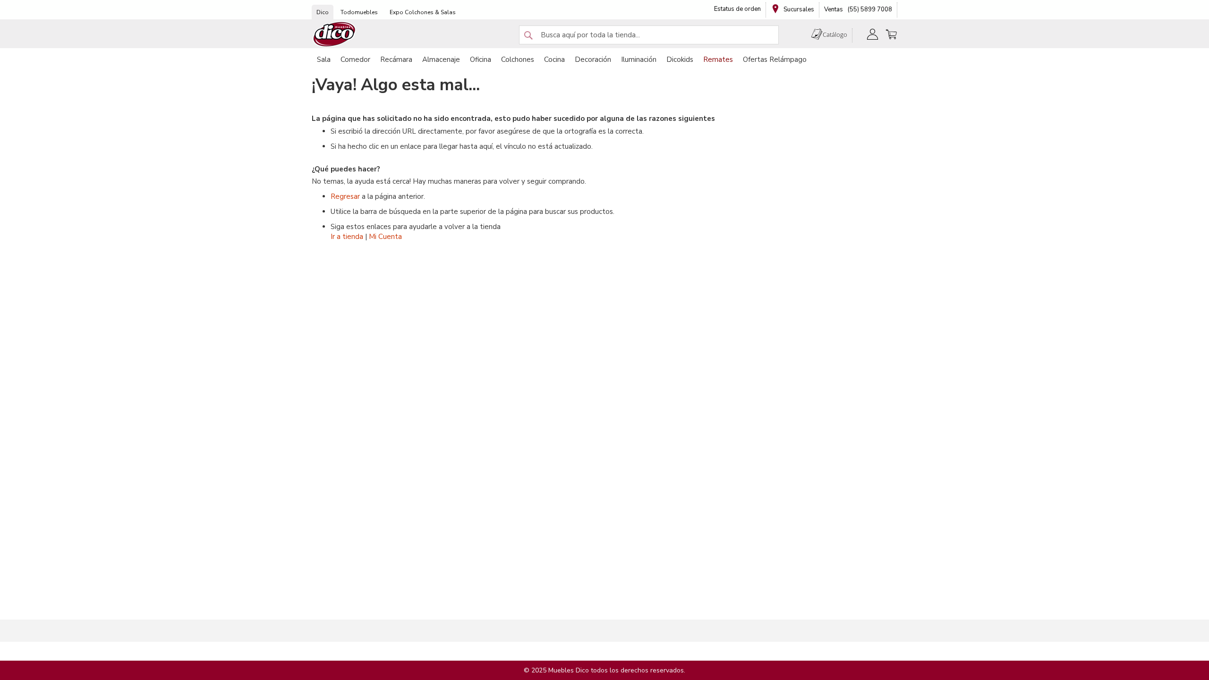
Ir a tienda (347, 236)
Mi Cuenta (385, 236)
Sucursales (798, 9)
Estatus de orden (737, 9)
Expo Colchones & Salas (423, 12)
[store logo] (334, 34)
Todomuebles (359, 12)
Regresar (345, 196)
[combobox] (649, 35)
